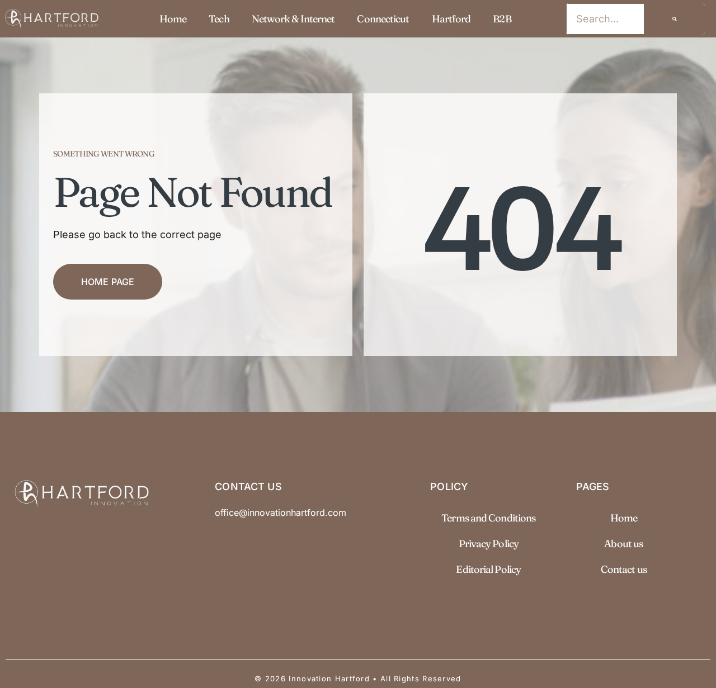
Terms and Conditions (488, 517)
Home (172, 18)
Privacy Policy (489, 543)
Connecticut (383, 18)
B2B (502, 18)
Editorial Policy (488, 569)
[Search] (674, 19)
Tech (219, 18)
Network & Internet (293, 18)
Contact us (624, 569)
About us (623, 543)
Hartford (451, 18)
